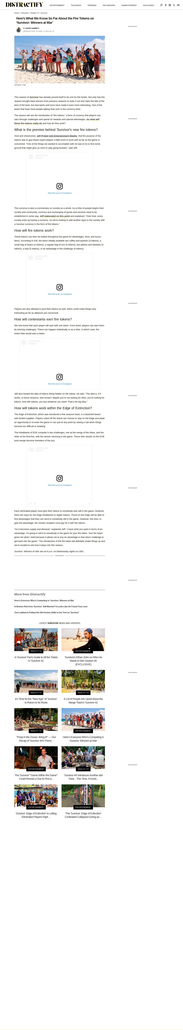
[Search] (161, 4)
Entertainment (57, 5)
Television (76, 5)
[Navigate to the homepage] (24, 4)
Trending (91, 5)
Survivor (44, 13)
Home (16, 13)
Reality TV (35, 13)
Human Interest (129, 5)
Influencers (109, 5)
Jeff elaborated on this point (55, 216)
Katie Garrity (32, 28)
